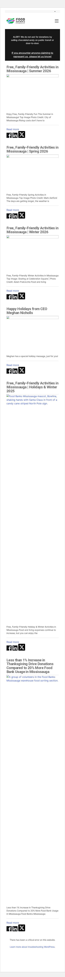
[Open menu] (56, 21)
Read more (12, 129)
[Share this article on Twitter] (21, 136)
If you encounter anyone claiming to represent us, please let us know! (32, 54)
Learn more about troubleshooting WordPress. (32, 947)
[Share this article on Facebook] (9, 136)
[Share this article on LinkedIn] (15, 136)
